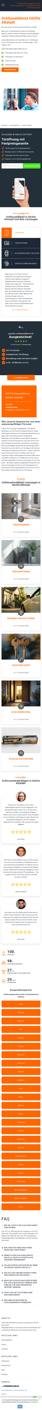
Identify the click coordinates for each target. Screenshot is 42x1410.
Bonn (21, 1088)
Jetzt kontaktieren (20, 310)
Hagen (21, 1097)
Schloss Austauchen (21, 759)
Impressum (5, 1361)
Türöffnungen (21, 525)
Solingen (21, 1131)
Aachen (21, 1173)
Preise (4, 1344)
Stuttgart (21, 1046)
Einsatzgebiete (7, 1340)
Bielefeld (21, 1147)
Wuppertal (21, 1080)
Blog (3, 1370)
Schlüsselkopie (21, 665)
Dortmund (21, 1063)
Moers (21, 1207)
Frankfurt (21, 1038)
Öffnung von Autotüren (21, 618)
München (21, 1021)
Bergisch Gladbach (21, 1198)
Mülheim (21, 1105)
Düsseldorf (21, 1055)
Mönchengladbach (21, 1190)
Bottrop (21, 1164)
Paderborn (21, 1139)
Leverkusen (21, 1122)
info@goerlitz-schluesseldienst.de (17, 410)
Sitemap (4, 1374)
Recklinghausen (21, 1156)
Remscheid (21, 1181)
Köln (20, 1029)
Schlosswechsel (21, 712)
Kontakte (5, 1349)
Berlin (21, 1004)
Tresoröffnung (21, 572)
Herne (21, 1114)
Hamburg (21, 1012)
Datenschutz (6, 1365)
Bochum (21, 1071)
